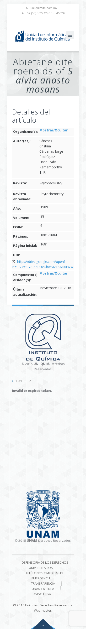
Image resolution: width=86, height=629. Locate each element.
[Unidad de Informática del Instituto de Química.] (43, 36)
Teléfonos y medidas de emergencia (45, 575)
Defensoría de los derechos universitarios (45, 565)
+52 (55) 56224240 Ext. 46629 (44, 13)
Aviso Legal (43, 594)
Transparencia (43, 583)
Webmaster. (43, 610)
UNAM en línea (43, 589)
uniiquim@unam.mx (44, 8)
